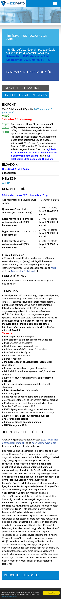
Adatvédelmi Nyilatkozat (23, 271)
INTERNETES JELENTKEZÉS (26, 95)
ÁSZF (53, 268)
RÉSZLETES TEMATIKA (22, 88)
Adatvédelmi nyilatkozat (9, 596)
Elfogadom (51, 593)
